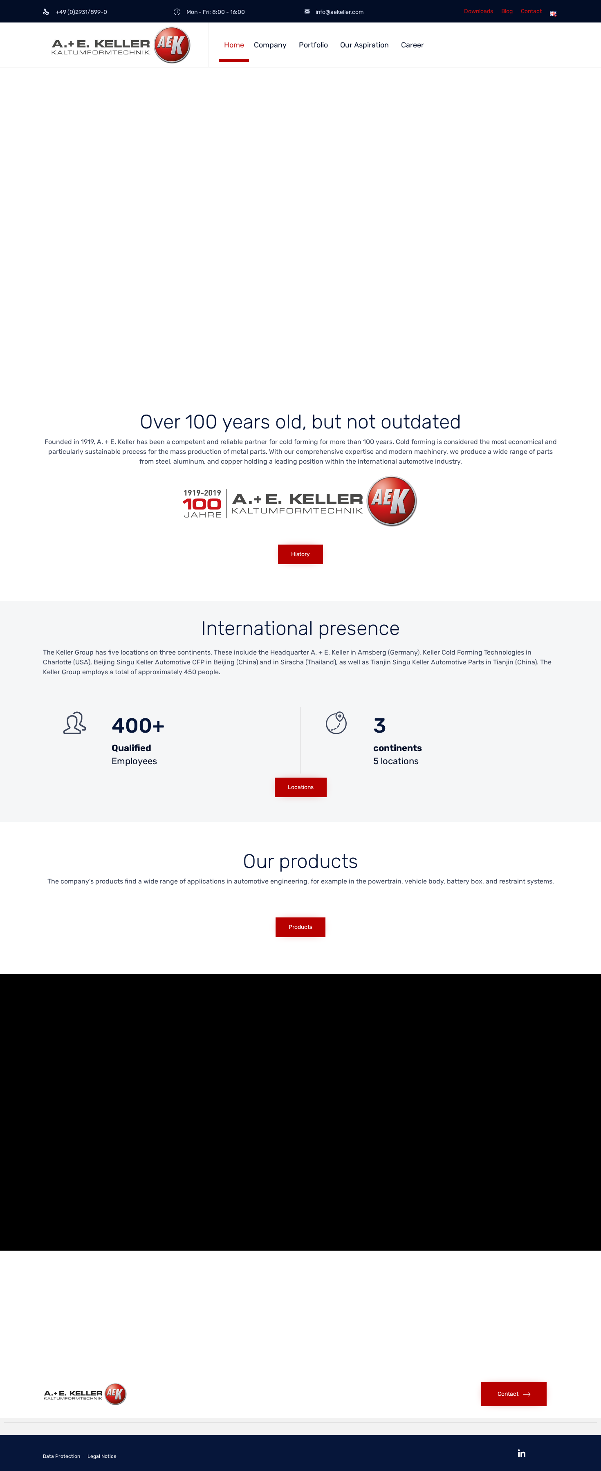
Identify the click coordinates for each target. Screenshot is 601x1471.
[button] (300, 554)
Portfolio (313, 44)
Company (270, 44)
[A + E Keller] (119, 44)
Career (412, 44)
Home (234, 44)
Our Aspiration (364, 44)
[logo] (85, 1403)
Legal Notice (102, 1456)
